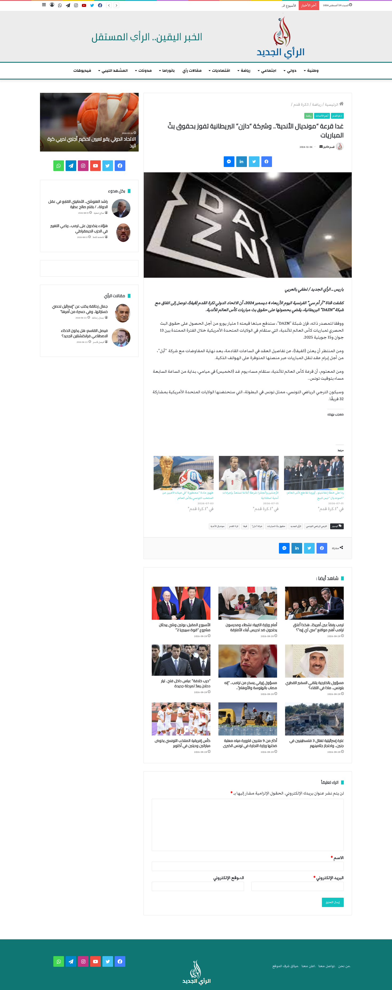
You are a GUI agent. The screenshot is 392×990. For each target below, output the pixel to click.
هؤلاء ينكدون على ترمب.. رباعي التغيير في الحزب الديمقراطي (79, 228)
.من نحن (344, 966)
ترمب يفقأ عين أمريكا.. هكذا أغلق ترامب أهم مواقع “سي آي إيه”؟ (318, 627)
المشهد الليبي (115, 70)
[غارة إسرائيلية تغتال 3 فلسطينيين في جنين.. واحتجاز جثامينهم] (314, 718)
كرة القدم (233, 526)
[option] (89, 122)
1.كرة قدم (301, 105)
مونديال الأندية (217, 526)
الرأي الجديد (295, 526)
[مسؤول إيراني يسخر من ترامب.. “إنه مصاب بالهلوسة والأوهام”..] (247, 661)
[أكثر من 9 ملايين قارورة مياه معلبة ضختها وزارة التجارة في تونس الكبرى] (247, 718)
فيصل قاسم (98, 342)
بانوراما (168, 70)
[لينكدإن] (241, 161)
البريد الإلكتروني (328, 877)
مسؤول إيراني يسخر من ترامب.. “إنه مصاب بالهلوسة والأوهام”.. (250, 685)
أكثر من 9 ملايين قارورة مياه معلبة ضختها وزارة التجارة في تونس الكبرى (250, 743)
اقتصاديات (221, 70)
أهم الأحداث (322, 116)
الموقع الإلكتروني (228, 877)
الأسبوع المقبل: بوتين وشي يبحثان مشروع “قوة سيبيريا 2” (256, 5)
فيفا (245, 526)
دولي (292, 70)
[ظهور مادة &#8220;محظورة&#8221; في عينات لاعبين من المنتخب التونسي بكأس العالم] (183, 473)
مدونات (145, 70)
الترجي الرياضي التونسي (316, 526)
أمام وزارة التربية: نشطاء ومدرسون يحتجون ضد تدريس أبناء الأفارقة (251, 627)
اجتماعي (268, 70)
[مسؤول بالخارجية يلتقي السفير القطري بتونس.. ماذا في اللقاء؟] (314, 661)
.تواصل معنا (326, 966)
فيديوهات (82, 70)
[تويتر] (254, 161)
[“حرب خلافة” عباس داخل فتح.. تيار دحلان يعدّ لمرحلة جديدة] (181, 660)
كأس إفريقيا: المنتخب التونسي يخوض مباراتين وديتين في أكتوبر (182, 743)
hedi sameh (98, 237)
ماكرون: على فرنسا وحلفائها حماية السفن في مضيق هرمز (93, 142)
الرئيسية (332, 105)
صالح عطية (99, 213)
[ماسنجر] (229, 161)
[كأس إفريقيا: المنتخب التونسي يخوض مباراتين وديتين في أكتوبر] (181, 718)
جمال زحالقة (98, 318)
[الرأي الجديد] (196, 36)
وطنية (313, 70)
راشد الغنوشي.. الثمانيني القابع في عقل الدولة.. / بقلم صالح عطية (78, 204)
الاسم (337, 857)
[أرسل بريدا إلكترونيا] (321, 147)
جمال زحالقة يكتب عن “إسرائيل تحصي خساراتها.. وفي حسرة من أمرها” (80, 309)
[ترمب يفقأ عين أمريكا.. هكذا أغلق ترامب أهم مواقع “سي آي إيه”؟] (314, 603)
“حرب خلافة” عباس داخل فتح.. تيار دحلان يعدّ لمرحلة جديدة (185, 683)
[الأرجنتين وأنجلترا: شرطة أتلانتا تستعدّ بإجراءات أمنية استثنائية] (249, 473)
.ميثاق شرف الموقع (286, 966)
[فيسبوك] (266, 161)
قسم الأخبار (328, 147)
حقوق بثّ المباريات (276, 526)
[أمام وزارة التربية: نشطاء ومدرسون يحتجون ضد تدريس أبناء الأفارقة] (247, 603)
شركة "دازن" (257, 526)
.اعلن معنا (309, 966)
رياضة (245, 70)
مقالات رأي (192, 70)
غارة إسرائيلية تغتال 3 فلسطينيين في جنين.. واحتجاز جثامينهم (316, 743)
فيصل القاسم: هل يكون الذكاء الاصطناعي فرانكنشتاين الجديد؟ (84, 333)
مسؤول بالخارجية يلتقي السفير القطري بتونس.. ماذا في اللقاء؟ (314, 685)
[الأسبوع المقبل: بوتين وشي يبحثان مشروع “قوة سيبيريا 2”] (181, 603)
